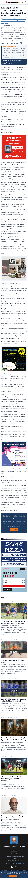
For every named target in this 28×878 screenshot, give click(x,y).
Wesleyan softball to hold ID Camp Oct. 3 (12, 661)
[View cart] (22, 2)
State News (14, 850)
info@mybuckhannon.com (17, 863)
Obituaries (22, 846)
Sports (14, 846)
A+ (23, 43)
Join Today (13, 876)
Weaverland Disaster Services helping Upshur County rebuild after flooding (13, 739)
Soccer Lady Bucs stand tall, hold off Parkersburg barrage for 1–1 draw (13, 622)
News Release (4, 795)
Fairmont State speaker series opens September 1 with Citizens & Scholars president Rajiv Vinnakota (14, 818)
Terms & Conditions (15, 870)
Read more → (13, 57)
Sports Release (5, 639)
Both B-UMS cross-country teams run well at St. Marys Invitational (14, 700)
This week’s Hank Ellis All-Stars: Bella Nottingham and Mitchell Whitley (12, 779)
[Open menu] (2, 2)
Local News (6, 846)
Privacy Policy (5, 870)
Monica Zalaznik (5, 717)
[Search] (25, 2)
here (17, 510)
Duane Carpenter (5, 601)
